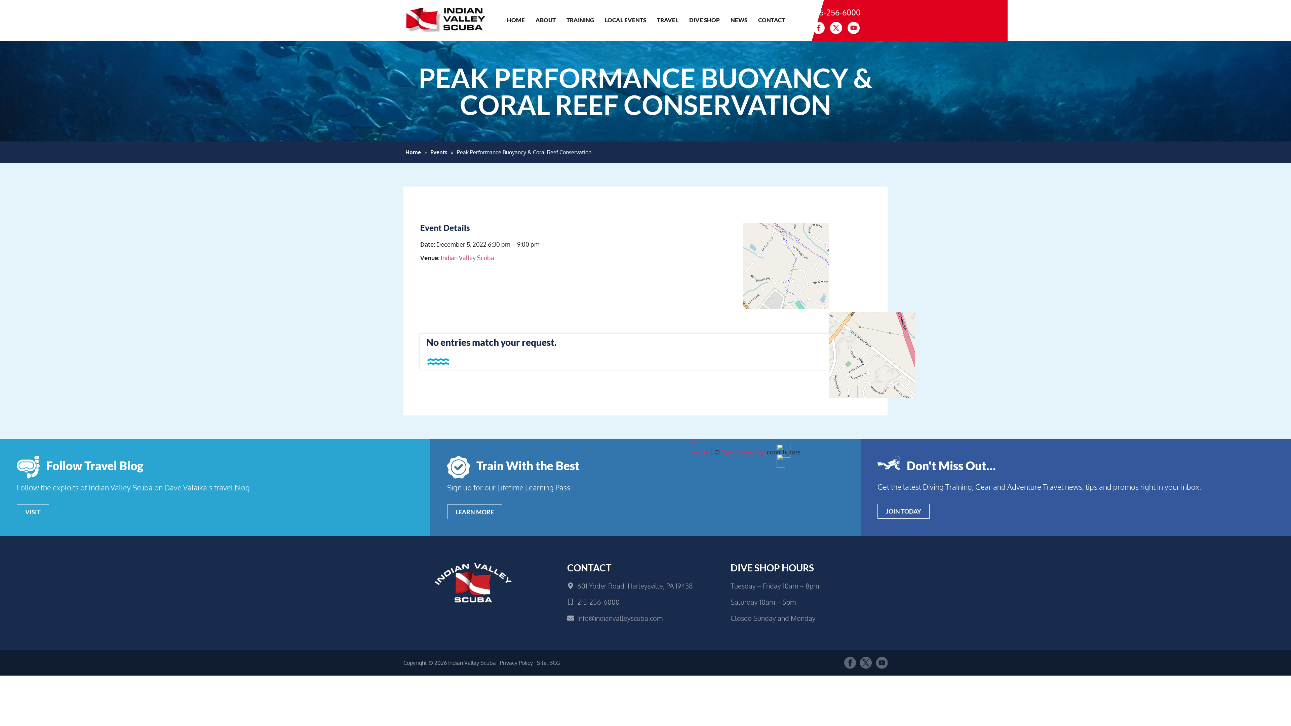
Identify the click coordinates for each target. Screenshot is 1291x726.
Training (580, 20)
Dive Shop (704, 20)
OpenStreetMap (743, 452)
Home (516, 20)
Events (438, 152)
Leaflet (700, 452)
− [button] (696, 442)
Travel (667, 20)
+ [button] (692, 442)
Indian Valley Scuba (467, 257)
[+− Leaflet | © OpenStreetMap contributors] (781, 273)
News (739, 20)
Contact (771, 20)
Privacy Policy (516, 662)
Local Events (625, 20)
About (546, 20)
